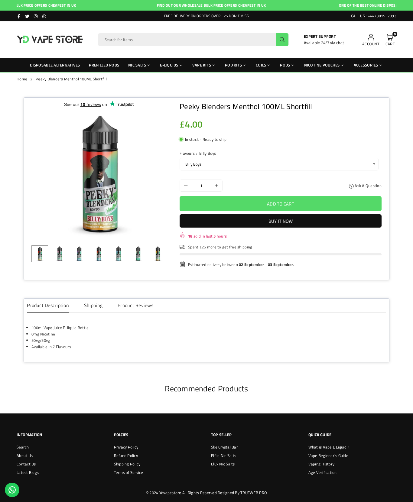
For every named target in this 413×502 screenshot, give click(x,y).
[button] (390, 40)
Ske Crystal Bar (224, 447)
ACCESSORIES (366, 65)
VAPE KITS (201, 65)
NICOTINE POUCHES (322, 65)
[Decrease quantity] (186, 185)
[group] (98, 175)
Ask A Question (368, 186)
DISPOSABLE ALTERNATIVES (55, 65)
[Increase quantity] (216, 185)
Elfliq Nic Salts (223, 455)
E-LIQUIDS (169, 65)
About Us (25, 455)
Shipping (93, 305)
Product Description (48, 305)
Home (22, 79)
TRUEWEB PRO (253, 493)
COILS (261, 65)
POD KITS (233, 65)
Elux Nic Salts (223, 464)
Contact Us (26, 464)
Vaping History (321, 464)
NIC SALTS (137, 65)
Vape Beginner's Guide (328, 455)
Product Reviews (135, 305)
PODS (285, 65)
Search (23, 447)
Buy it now (280, 221)
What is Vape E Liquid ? (329, 447)
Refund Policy (126, 455)
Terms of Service (128, 472)
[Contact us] (12, 490)
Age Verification (322, 472)
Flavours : (198, 153)
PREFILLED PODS (104, 65)
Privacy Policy (126, 447)
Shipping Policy (127, 464)
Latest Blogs (28, 472)
